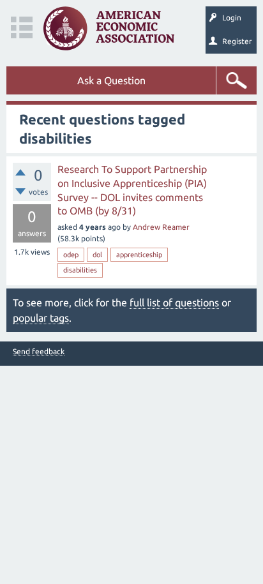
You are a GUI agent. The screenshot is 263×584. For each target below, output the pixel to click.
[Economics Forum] (108, 28)
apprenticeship (139, 254)
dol (97, 254)
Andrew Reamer (161, 227)
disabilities (80, 270)
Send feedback (38, 352)
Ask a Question (111, 80)
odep (71, 254)
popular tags (41, 318)
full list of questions (174, 302)
